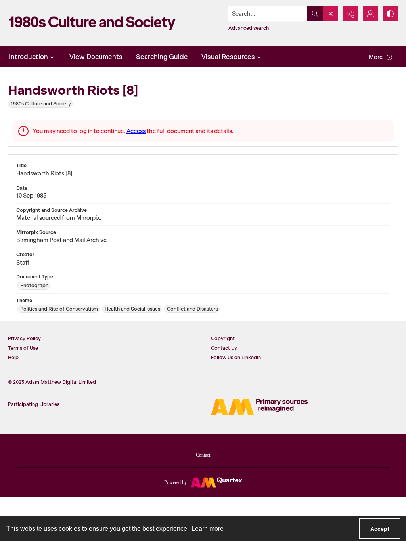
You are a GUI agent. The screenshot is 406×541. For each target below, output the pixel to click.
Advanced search (248, 28)
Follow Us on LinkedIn (236, 357)
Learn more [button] (208, 528)
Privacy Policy (24, 338)
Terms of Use (23, 348)
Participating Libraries (33, 404)
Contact (203, 455)
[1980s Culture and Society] (94, 23)
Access (136, 131)
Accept (379, 529)
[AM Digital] (259, 407)
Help (13, 357)
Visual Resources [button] (228, 57)
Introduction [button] (28, 57)
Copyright (223, 338)
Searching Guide (162, 57)
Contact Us (224, 348)
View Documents (96, 57)
